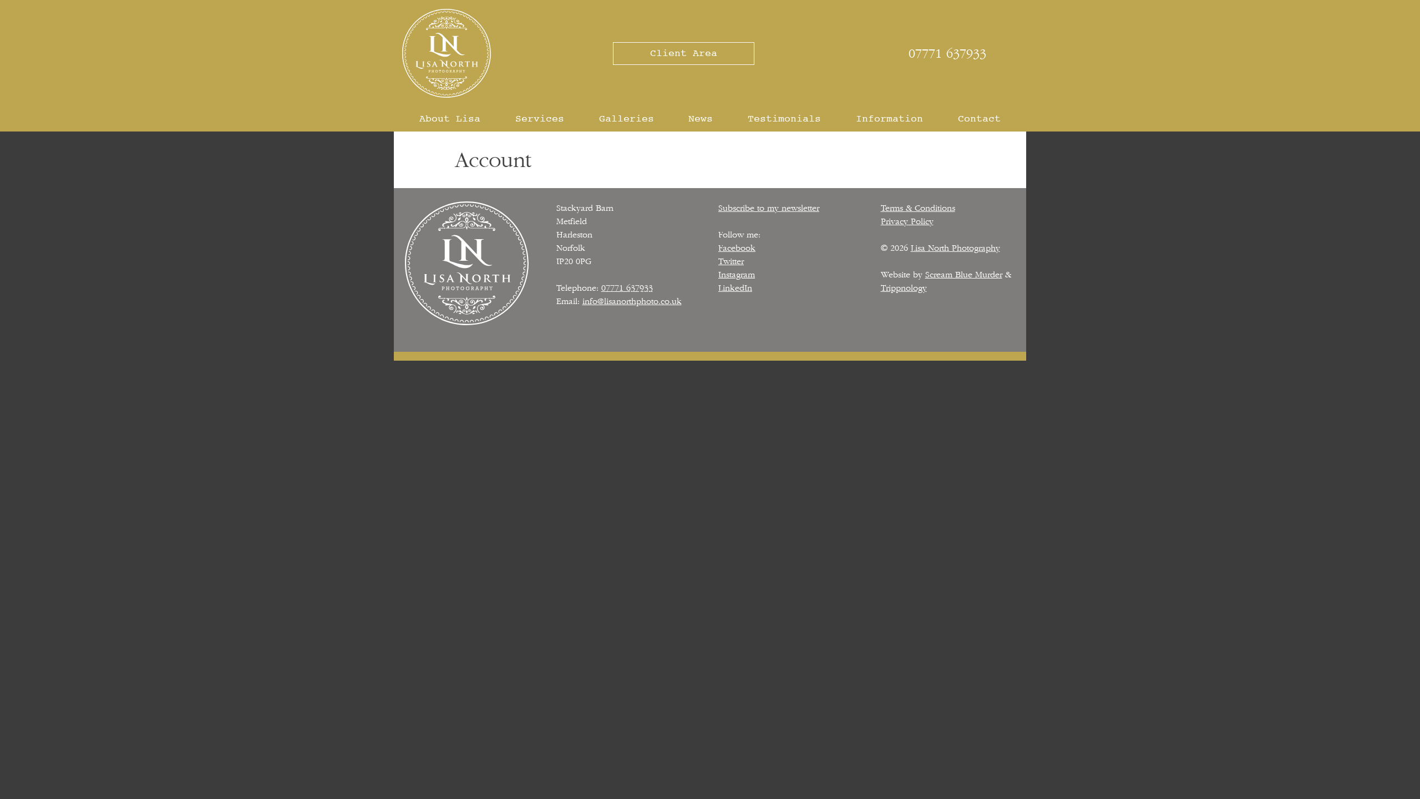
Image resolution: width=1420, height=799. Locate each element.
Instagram (736, 275)
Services (539, 118)
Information (889, 118)
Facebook (736, 248)
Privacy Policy (907, 221)
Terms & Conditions (918, 208)
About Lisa (449, 118)
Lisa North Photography (955, 248)
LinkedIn (735, 288)
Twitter (731, 261)
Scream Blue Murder (963, 275)
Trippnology (904, 288)
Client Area (683, 53)
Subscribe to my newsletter (768, 208)
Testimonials (784, 118)
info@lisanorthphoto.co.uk (632, 301)
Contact (979, 118)
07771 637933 (947, 53)
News (700, 118)
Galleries (626, 118)
